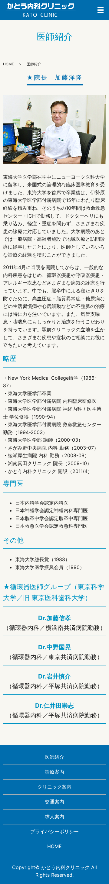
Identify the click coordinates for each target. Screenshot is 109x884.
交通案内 (54, 802)
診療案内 (54, 772)
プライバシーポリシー (54, 831)
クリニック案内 (54, 787)
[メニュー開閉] (100, 10)
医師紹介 (54, 757)
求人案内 (54, 816)
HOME (8, 64)
